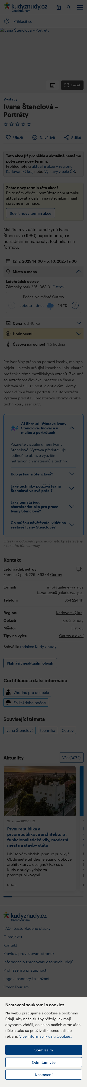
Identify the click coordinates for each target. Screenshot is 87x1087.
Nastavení (43, 1074)
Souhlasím (43, 1050)
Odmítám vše (43, 1062)
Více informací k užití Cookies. (45, 1036)
